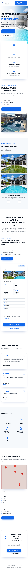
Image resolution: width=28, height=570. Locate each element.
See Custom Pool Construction (11, 108)
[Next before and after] (19, 201)
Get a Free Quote (19, 3)
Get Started (6, 258)
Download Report (15, 328)
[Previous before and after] (8, 201)
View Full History (14, 324)
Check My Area (8, 517)
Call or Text (8, 35)
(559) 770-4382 (14, 553)
